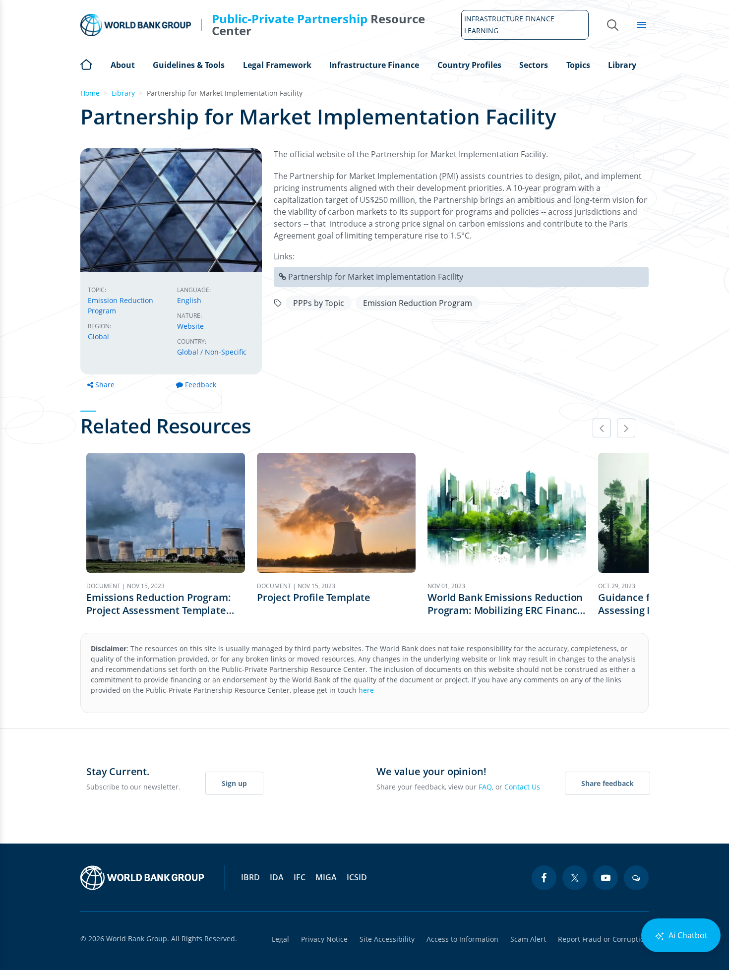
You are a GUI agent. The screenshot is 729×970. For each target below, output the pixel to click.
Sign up (234, 783)
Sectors (533, 65)
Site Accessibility (387, 939)
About (123, 65)
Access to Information (462, 939)
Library (622, 65)
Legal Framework (277, 65)
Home (86, 63)
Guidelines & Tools (189, 65)
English (189, 300)
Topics (578, 65)
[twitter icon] (574, 877)
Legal (280, 939)
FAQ (485, 786)
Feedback (200, 384)
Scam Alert (528, 939)
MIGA (326, 877)
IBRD (250, 877)
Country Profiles (469, 65)
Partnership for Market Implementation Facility (375, 276)
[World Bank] (142, 877)
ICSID (357, 877)
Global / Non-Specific (211, 352)
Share (105, 384)
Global (98, 336)
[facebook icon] (544, 877)
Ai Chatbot (687, 935)
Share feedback (607, 783)
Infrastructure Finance (374, 65)
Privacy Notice (324, 939)
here (366, 690)
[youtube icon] (605, 877)
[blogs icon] (636, 877)
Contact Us (522, 786)
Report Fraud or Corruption (603, 939)
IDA (277, 877)
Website (190, 326)
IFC (299, 877)
